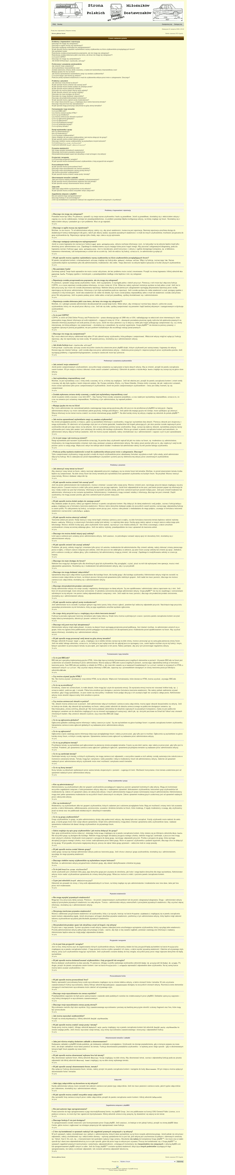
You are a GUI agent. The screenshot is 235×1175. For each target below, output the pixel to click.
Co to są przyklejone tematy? (62, 122)
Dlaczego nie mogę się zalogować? (65, 44)
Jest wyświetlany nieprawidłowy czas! (66, 68)
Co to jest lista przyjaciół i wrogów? (65, 159)
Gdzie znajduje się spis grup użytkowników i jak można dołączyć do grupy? (79, 137)
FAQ (54, 24)
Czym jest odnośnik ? (69, 145)
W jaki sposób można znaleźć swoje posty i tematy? (71, 174)
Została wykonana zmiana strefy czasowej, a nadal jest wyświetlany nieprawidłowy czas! (84, 70)
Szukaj (59, 24)
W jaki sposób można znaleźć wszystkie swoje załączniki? (73, 191)
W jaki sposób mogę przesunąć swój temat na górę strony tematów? (77, 106)
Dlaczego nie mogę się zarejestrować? (66, 59)
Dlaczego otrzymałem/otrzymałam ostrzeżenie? (69, 98)
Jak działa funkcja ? (68, 61)
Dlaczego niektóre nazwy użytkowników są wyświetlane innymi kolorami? (79, 141)
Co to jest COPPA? (59, 57)
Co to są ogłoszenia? (59, 121)
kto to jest (123, 1136)
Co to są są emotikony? (60, 115)
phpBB (114, 1168)
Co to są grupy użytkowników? (63, 135)
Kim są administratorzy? (60, 132)
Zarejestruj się (167, 24)
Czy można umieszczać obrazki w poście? (67, 117)
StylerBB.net (122, 1170)
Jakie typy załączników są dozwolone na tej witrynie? (71, 189)
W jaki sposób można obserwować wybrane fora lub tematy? (74, 181)
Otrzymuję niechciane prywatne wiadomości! (68, 152)
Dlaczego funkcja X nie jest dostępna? (66, 198)
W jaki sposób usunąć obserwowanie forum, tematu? (71, 183)
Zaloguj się (178, 24)
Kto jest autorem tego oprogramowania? (66, 196)
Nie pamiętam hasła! (59, 51)
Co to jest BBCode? (59, 111)
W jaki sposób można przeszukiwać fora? (67, 167)
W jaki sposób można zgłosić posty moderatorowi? (70, 100)
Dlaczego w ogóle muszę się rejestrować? (67, 45)
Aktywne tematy (71, 30)
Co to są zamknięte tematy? (62, 124)
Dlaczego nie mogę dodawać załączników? (68, 96)
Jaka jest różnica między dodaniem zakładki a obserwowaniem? (75, 180)
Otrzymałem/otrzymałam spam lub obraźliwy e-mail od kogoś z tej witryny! (79, 154)
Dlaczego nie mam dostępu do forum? (66, 94)
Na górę (54, 224)
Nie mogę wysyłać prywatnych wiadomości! (68, 150)
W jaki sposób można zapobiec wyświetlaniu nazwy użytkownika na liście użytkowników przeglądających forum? (93, 49)
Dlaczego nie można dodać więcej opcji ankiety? (70, 90)
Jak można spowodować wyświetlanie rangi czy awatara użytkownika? (78, 74)
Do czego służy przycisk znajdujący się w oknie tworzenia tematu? (79, 102)
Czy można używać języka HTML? (64, 113)
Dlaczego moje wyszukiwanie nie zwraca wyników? (71, 168)
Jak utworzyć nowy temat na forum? (65, 83)
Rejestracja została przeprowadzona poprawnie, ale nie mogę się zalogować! (80, 53)
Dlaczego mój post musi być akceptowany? (68, 104)
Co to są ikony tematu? (60, 126)
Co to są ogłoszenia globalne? (63, 119)
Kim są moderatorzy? (59, 133)
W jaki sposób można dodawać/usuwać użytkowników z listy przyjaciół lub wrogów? (83, 161)
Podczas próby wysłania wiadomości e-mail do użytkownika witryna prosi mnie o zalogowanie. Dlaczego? (91, 77)
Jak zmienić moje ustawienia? (63, 66)
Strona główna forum (58, 33)
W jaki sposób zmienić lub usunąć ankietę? (68, 92)
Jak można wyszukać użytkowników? (65, 172)
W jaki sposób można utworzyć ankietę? (66, 89)
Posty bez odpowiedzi (58, 30)
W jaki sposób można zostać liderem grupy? (68, 139)
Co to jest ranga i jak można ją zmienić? (66, 76)
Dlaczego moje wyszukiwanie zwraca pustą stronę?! (71, 170)
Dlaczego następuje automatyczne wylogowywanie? (71, 47)
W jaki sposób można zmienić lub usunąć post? (69, 85)
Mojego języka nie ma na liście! (63, 72)
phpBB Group (120, 1112)
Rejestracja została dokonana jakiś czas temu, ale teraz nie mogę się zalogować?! (82, 55)
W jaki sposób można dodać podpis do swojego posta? (72, 87)
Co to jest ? (66, 143)
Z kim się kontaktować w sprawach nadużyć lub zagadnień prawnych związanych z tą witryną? (86, 200)
